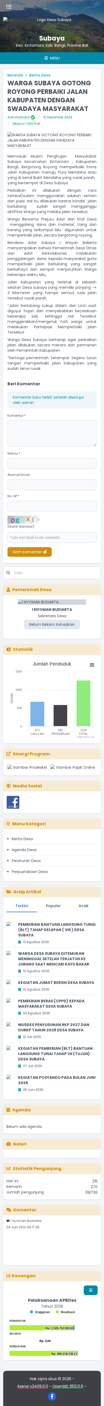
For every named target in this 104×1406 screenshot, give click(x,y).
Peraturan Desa (26, 860)
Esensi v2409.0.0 (33, 1386)
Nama (13, 453)
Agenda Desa (24, 849)
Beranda (15, 75)
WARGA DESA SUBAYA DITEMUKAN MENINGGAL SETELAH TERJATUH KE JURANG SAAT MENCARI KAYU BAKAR (53, 959)
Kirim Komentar (28, 552)
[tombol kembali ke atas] (93, 1395)
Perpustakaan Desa (30, 871)
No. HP (13, 496)
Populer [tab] (53, 905)
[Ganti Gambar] (20, 526)
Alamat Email (18, 474)
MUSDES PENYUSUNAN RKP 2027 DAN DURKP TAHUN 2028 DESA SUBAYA (53, 1027)
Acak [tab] (84, 905)
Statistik (23, 649)
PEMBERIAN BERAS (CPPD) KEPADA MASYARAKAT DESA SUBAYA (51, 1003)
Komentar (16, 415)
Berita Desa (39, 75)
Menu (54, 58)
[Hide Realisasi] (65, 1312)
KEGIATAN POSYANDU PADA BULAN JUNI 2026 (56, 1080)
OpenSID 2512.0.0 (67, 1386)
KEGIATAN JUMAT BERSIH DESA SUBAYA (56, 982)
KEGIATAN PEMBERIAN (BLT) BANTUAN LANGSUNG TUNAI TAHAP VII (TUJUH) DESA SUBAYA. (55, 1054)
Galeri (20, 1144)
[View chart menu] (92, 665)
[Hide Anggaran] (40, 1312)
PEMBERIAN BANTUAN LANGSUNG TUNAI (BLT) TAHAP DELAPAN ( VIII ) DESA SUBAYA (56, 930)
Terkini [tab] (21, 905)
